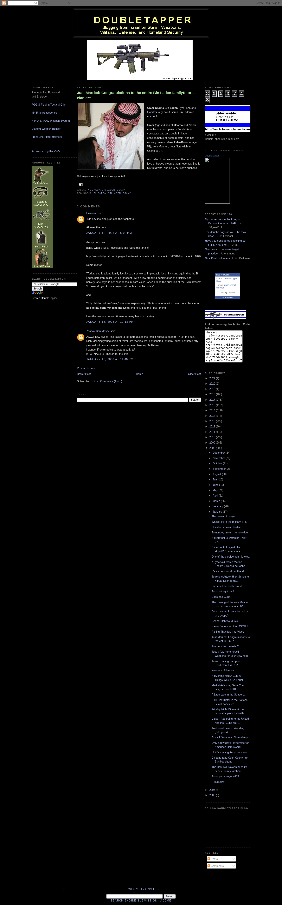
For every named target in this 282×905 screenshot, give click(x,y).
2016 (212, 405)
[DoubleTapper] (217, 202)
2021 (212, 378)
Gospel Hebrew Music (225, 621)
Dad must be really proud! (227, 586)
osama (121, 190)
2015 (212, 410)
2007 (212, 789)
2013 (212, 421)
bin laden (108, 190)
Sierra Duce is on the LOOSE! (230, 626)
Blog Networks (228, 297)
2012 (212, 426)
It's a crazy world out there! (228, 571)
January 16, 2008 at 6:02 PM (109, 232)
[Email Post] (80, 184)
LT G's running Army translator (230, 752)
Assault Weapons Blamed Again (231, 737)
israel (233, 285)
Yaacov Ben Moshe (98, 331)
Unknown (91, 213)
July (215, 479)
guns (226, 285)
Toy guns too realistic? (225, 646)
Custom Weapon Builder (46, 128)
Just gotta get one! (223, 591)
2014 (212, 415)
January (218, 511)
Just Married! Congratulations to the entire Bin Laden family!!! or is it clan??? (138, 95)
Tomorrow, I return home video (230, 532)
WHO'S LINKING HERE (145, 889)
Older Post (194, 373)
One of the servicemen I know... (231, 556)
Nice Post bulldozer (216, 258)
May (216, 490)
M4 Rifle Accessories (44, 112)
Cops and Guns (221, 596)
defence (220, 287)
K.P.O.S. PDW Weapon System (51, 120)
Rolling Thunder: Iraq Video (228, 631)
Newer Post (84, 373)
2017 (212, 399)
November (219, 458)
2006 (212, 795)
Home (139, 373)
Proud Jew (218, 781)
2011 (212, 431)
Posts (214, 858)
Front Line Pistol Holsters (47, 136)
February (218, 506)
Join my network (227, 292)
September (219, 468)
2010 (212, 437)
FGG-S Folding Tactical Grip (48, 104)
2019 (212, 389)
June (216, 484)
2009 (212, 442)
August (217, 474)
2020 (212, 383)
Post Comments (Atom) (108, 381)
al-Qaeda (94, 190)
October (218, 463)
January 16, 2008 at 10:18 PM (110, 321)
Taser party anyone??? (225, 776)
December (219, 452)
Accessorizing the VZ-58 (46, 151)
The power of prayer (223, 516)
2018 (212, 394)
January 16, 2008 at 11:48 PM (109, 359)
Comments (217, 865)
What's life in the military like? (229, 521)
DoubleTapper (212, 155)
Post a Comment (87, 368)
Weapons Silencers (223, 670)
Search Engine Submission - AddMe (141, 900)
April (216, 495)
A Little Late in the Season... (229, 694)
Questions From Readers (227, 527)
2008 (212, 448)
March (217, 501)
